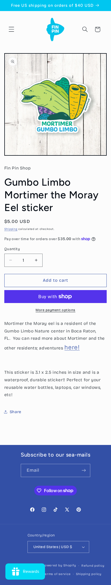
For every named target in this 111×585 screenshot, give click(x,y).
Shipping (11, 229)
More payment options (55, 310)
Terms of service (57, 574)
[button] (11, 29)
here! (71, 347)
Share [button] (15, 411)
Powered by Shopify (59, 565)
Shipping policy (89, 574)
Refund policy (93, 565)
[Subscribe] (84, 470)
